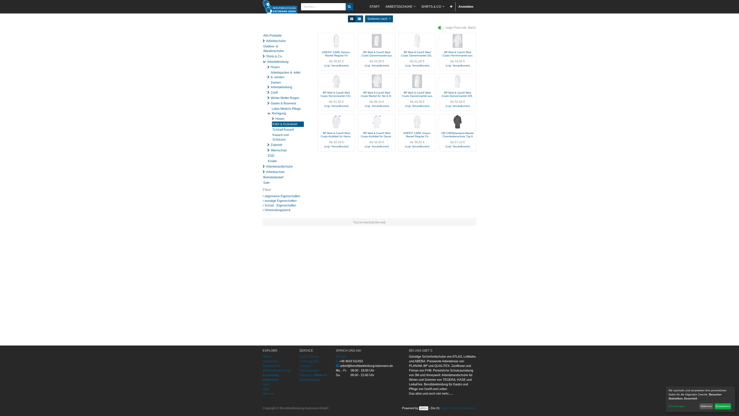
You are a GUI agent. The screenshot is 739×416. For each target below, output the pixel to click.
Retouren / (306, 375)
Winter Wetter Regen (285, 98)
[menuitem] (375, 6)
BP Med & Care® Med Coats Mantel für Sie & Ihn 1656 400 (377, 94)
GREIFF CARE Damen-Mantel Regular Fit (336, 54)
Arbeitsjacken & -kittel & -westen (285, 75)
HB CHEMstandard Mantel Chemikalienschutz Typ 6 (457, 135)
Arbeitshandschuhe (279, 166)
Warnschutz (279, 150)
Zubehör (276, 145)
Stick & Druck (309, 356)
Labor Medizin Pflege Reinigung (286, 111)
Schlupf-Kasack (283, 129)
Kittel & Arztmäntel (285, 124)
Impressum (270, 361)
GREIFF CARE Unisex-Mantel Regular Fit (417, 135)
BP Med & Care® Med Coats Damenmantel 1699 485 (458, 94)
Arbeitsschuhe (276, 41)
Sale (266, 182)
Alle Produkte (272, 35)
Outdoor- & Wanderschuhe (273, 49)
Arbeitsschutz (275, 172)
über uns (269, 393)
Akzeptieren (723, 406)
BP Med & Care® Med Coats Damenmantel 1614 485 (417, 54)
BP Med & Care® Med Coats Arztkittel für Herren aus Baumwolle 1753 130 (336, 135)
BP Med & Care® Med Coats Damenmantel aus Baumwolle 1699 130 (417, 94)
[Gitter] (351, 18)
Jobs (266, 389)
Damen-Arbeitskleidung (281, 85)
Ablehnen (706, 406)
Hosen (275, 67)
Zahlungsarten (309, 370)
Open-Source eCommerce (458, 408)
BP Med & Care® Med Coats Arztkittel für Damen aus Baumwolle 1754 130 (377, 135)
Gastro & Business (283, 103)
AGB (266, 384)
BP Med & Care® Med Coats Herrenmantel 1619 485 (336, 94)
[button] (451, 6)
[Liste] (359, 18)
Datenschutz (271, 365)
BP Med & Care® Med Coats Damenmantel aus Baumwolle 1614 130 (377, 54)
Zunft (274, 92)
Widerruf (320, 375)
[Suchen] (349, 6)
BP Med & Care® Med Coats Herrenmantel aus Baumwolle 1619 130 (457, 54)
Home (267, 356)
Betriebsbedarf (273, 177)
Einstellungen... (678, 406)
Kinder (272, 161)
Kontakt (341, 356)
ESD (271, 155)
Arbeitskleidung (277, 61)
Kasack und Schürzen (281, 137)
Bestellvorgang (309, 379)
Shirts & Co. (274, 56)
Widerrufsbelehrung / (277, 375)
